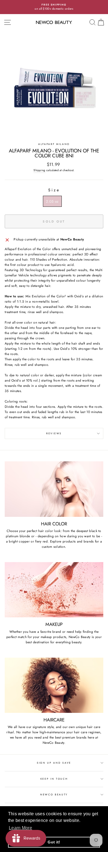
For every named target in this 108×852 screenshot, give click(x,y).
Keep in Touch (54, 778)
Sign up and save (54, 762)
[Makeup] (54, 589)
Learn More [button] (20, 827)
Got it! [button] (54, 842)
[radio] (52, 201)
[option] (54, 7)
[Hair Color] (54, 489)
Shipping (39, 170)
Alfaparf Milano (54, 144)
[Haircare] (54, 685)
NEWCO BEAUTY (54, 794)
